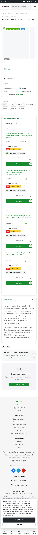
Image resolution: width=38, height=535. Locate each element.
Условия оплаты (19, 419)
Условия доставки (19, 422)
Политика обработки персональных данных (19, 452)
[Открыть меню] (34, 6)
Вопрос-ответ (19, 427)
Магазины (19, 444)
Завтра (20, 104)
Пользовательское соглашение (19, 458)
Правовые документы (19, 433)
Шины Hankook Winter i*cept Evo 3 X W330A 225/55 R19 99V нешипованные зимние (19, 218)
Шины (19, 405)
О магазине (19, 438)
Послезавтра (30, 104)
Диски (19, 410)
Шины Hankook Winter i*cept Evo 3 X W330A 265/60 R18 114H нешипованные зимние (18, 173)
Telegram (19, 470)
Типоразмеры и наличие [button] (13, 118)
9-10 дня (21, 108)
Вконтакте (13, 470)
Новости (19, 442)
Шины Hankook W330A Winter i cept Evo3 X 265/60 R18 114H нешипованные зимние (19, 135)
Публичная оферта (19, 460)
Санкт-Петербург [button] (6, 1)
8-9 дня (13, 108)
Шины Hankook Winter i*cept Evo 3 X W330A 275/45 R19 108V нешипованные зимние (19, 255)
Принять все (19, 519)
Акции (19, 430)
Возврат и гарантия (19, 425)
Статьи (19, 447)
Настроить (19, 524)
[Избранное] (35, 1)
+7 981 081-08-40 (27, 1)
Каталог (19, 401)
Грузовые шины (19, 408)
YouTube (24, 470)
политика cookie (8, 515)
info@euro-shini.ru (20, 485)
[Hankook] (17, 69)
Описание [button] (8, 300)
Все (4, 104)
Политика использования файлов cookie (19, 455)
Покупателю (19, 415)
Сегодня (11, 104)
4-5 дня (5, 108)
